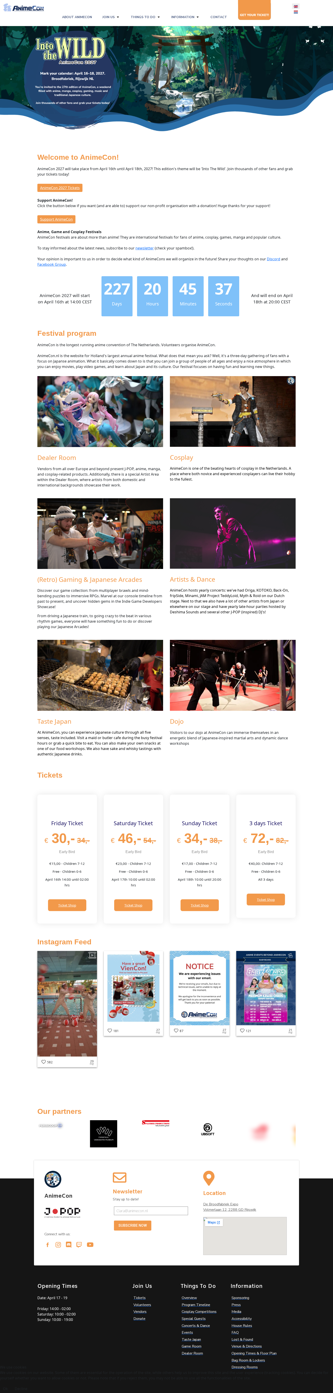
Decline (21, 1388)
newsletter (144, 248)
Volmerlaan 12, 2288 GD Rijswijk (229, 1209)
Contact (218, 17)
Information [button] (182, 17)
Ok (5, 1388)
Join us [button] (108, 17)
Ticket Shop (67, 905)
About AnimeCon (77, 17)
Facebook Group (51, 264)
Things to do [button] (143, 17)
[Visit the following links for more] (47, 1245)
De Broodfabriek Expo (220, 1204)
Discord (273, 258)
